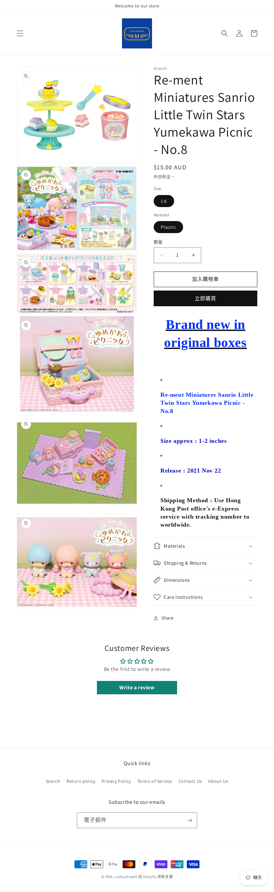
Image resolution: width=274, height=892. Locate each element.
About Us (218, 781)
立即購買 (205, 298)
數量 (158, 242)
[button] (20, 33)
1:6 (164, 201)
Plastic (168, 227)
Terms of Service (154, 781)
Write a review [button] (136, 687)
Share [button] (167, 618)
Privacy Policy (116, 781)
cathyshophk (126, 876)
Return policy (81, 781)
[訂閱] (189, 820)
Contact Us (190, 781)
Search (53, 781)
